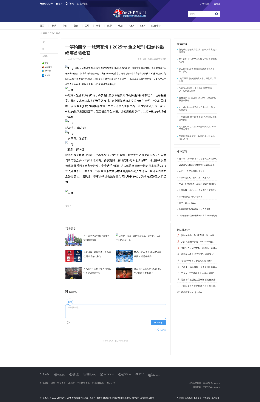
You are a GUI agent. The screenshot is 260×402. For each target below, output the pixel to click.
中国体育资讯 (83, 382)
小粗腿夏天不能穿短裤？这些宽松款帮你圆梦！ (199, 285)
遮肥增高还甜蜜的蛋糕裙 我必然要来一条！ (199, 279)
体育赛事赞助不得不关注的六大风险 (194, 209)
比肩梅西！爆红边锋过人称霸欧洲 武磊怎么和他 (200, 190)
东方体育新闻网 (147, 398)
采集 (53, 382)
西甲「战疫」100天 (187, 202)
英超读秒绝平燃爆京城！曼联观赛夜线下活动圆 (198, 51)
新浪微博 (48, 67)
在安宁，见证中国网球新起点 (191, 171)
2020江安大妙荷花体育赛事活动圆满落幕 (197, 165)
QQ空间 (48, 71)
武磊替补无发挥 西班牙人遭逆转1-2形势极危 (199, 254)
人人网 (47, 75)
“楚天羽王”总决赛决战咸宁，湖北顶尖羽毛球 (197, 80)
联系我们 (215, 398)
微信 (46, 63)
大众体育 (61, 382)
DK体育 (71, 382)
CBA (131, 25)
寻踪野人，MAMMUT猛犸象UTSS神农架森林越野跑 (199, 247)
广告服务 (216, 3)
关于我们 (204, 3)
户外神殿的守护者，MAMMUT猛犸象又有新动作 (199, 241)
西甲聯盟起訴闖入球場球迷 (191, 196)
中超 (65, 25)
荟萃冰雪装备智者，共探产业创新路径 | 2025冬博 (198, 137)
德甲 (109, 25)
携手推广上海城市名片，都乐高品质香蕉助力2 (199, 158)
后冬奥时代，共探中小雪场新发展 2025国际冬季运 (197, 128)
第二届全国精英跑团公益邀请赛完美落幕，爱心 (197, 70)
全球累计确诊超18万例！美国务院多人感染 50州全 (199, 266)
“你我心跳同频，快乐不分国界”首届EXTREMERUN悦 (195, 89)
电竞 (120, 25)
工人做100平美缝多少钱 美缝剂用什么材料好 (199, 273)
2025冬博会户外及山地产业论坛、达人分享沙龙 (197, 108)
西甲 (87, 25)
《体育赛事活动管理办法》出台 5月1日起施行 (199, 215)
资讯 (53, 25)
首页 (42, 25)
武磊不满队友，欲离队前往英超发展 (194, 177)
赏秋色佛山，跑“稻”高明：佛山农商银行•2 (199, 235)
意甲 (98, 25)
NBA (142, 25)
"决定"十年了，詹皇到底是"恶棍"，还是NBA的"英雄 (199, 260)
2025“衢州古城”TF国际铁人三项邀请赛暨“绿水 (198, 60)
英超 (76, 25)
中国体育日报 (98, 382)
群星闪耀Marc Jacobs (191, 292)
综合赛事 (156, 25)
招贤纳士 (197, 398)
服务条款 (189, 398)
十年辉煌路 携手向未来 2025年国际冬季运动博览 (198, 118)
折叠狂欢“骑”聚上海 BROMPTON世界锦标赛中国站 (197, 99)
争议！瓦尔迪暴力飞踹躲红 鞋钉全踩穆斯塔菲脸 (200, 183)
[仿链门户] (130, 14)
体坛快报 (110, 382)
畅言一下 (158, 322)
